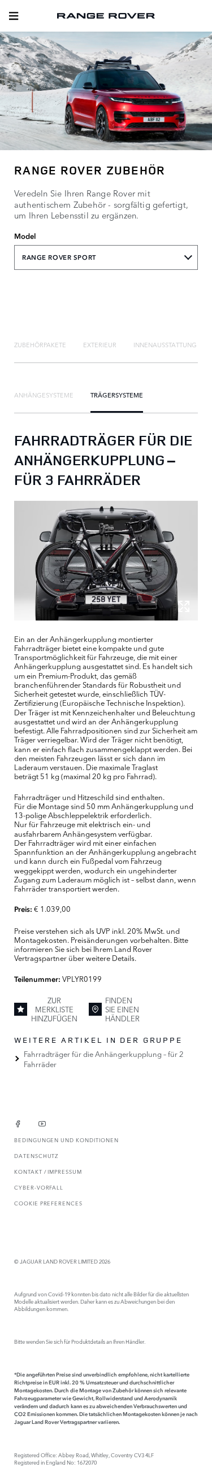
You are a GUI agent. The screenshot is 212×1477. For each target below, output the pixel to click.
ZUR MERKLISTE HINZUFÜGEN (54, 1009)
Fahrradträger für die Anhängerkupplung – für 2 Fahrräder (104, 1058)
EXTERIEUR (99, 344)
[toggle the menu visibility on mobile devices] (13, 15)
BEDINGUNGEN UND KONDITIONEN (66, 1139)
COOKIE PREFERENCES (48, 1203)
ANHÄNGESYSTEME (43, 394)
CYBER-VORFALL (38, 1187)
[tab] (40, 344)
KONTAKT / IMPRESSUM (48, 1171)
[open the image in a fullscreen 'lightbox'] (106, 560)
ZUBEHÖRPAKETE (40, 344)
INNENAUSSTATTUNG (165, 344)
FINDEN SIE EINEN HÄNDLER (122, 1009)
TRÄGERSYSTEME (116, 394)
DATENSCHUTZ (36, 1155)
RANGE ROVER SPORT (59, 257)
